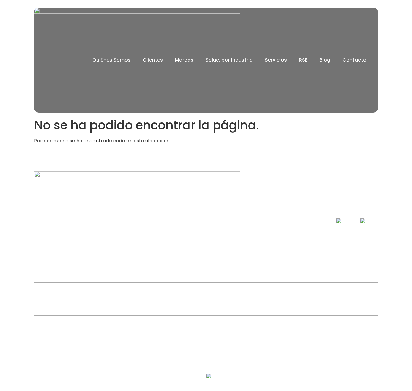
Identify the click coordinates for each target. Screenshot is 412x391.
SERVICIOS (211, 298)
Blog (324, 59)
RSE (303, 59)
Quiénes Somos (111, 59)
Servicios (276, 59)
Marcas (184, 59)
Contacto (354, 59)
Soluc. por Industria (229, 59)
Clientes (153, 59)
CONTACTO (249, 298)
